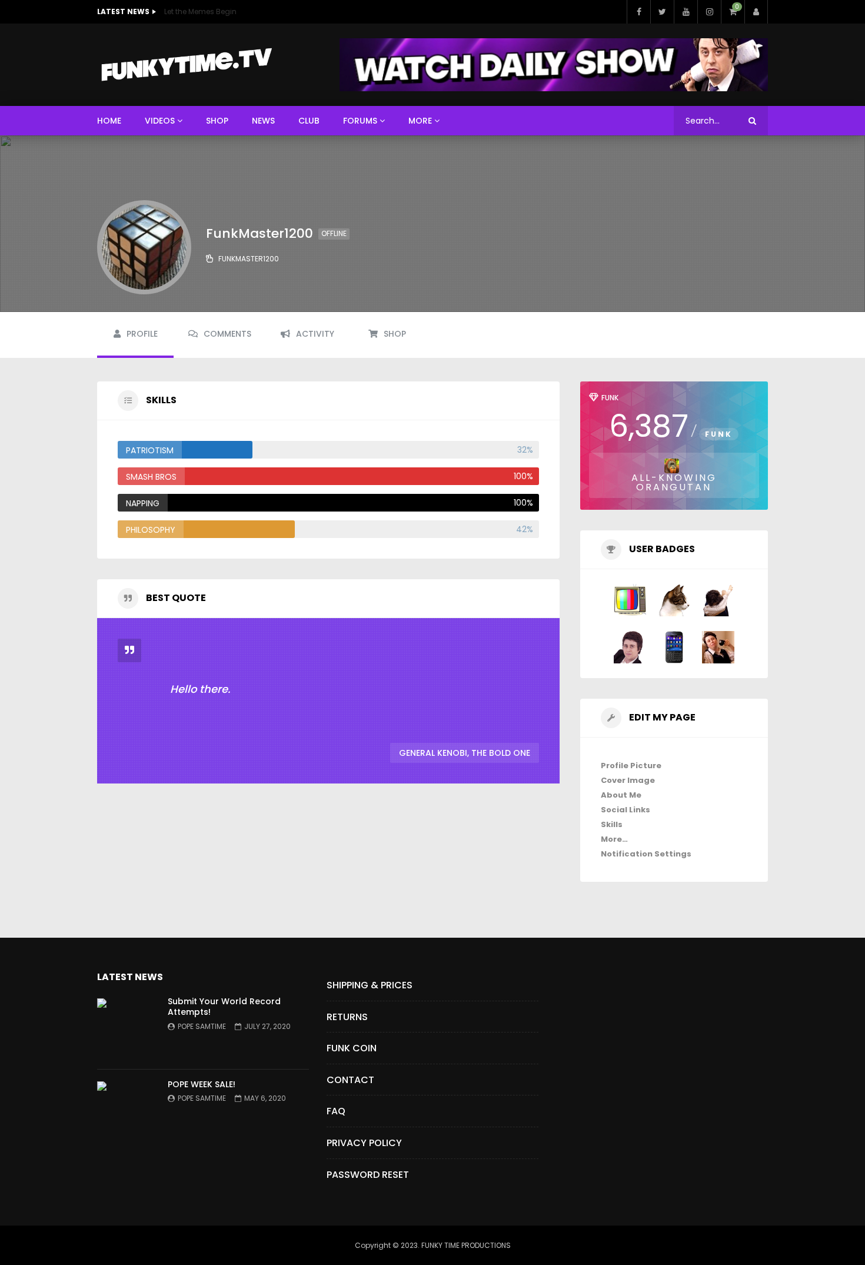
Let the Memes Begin (200, 11)
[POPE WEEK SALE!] (126, 1110)
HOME (109, 121)
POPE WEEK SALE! (201, 1084)
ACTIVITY (315, 334)
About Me (621, 795)
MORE (420, 121)
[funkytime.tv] (186, 64)
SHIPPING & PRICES (369, 985)
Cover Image (628, 780)
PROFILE (142, 334)
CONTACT (350, 1080)
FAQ (336, 1111)
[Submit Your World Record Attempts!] (126, 1027)
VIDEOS (160, 121)
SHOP (217, 121)
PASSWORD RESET (368, 1174)
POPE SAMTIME (202, 1026)
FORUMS (360, 121)
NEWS (263, 121)
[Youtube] (685, 12)
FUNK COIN (352, 1048)
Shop (395, 334)
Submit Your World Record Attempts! (224, 1006)
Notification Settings (646, 853)
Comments (227, 334)
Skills (612, 824)
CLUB (309, 121)
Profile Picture (631, 765)
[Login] (756, 12)
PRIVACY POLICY (364, 1143)
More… (614, 839)
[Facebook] (638, 12)
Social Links (625, 809)
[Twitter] (662, 12)
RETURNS (347, 1017)
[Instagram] (709, 12)
